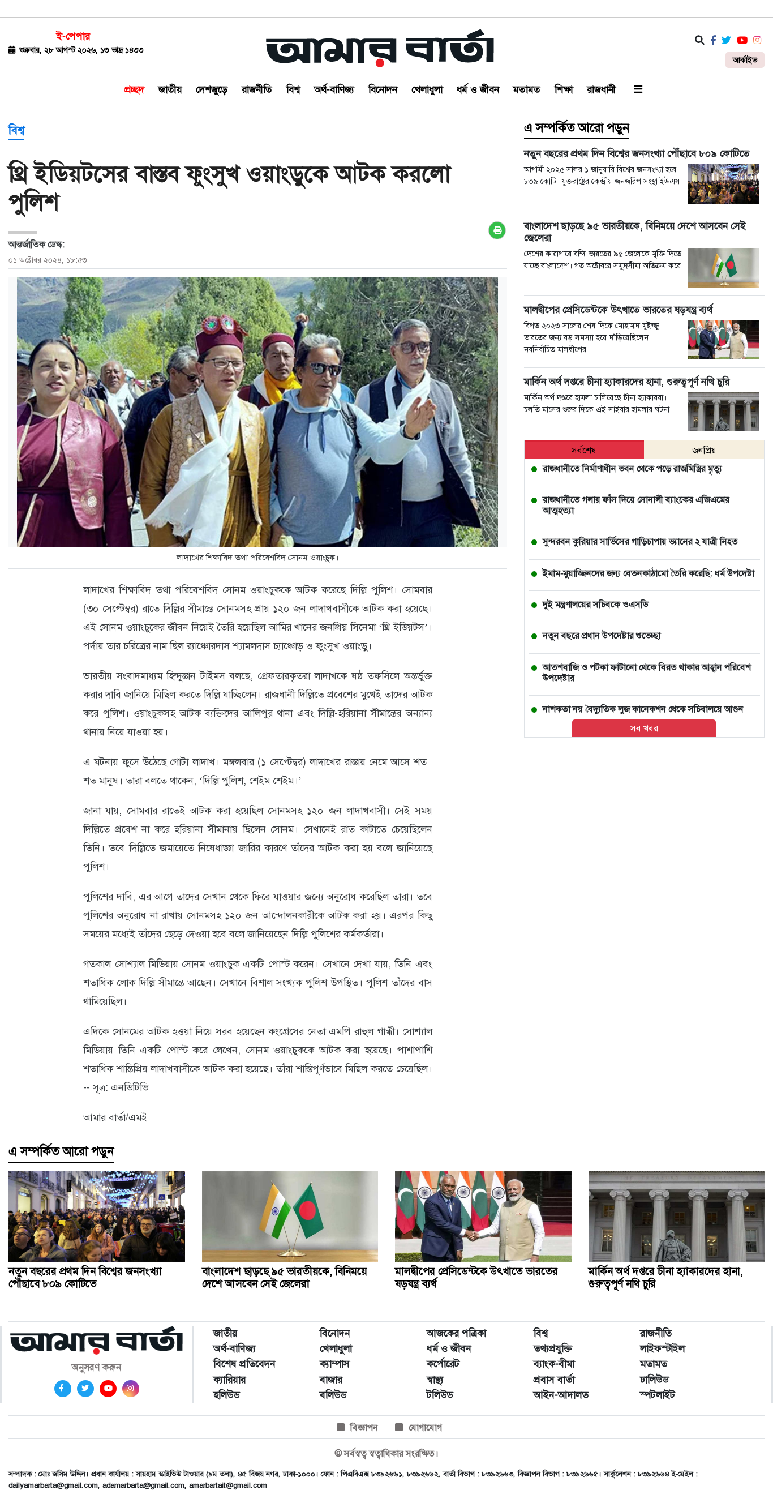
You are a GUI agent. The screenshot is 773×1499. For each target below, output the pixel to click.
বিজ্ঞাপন (364, 1427)
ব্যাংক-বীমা (554, 1363)
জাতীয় (170, 89)
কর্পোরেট (443, 1363)
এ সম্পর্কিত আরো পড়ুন (576, 128)
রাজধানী (601, 89)
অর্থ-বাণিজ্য (334, 89)
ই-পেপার (73, 36)
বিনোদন (382, 89)
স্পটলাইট (657, 1395)
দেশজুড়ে (211, 89)
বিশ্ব (293, 89)
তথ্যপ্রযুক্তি (553, 1348)
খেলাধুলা (427, 89)
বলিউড (333, 1395)
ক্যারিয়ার (229, 1379)
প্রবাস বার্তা (554, 1379)
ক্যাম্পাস (335, 1363)
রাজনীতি (257, 89)
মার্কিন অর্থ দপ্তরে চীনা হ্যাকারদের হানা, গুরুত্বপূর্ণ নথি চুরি (666, 1277)
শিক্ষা (564, 89)
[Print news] (497, 230)
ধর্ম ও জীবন (478, 89)
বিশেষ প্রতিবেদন (244, 1363)
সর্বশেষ (584, 450)
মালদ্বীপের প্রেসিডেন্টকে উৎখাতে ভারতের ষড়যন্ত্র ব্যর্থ (476, 1277)
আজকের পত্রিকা (456, 1333)
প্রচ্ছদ (134, 89)
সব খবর (644, 728)
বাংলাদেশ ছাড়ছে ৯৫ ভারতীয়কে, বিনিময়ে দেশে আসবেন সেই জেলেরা (284, 1277)
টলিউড (440, 1395)
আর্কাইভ (745, 60)
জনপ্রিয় (704, 450)
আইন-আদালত (561, 1395)
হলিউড (226, 1395)
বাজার (331, 1379)
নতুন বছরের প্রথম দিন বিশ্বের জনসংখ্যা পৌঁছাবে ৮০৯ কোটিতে (85, 1277)
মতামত (526, 89)
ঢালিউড (654, 1379)
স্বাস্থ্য (435, 1379)
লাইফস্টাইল (662, 1348)
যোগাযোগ (425, 1427)
